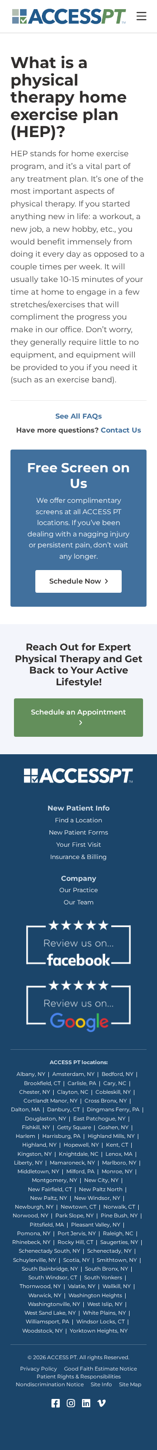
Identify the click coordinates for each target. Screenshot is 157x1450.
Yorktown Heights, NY (99, 1330)
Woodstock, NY (42, 1330)
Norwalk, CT (119, 1206)
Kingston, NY (34, 1154)
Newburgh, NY (34, 1206)
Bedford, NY (117, 1074)
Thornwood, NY (40, 1286)
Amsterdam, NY (73, 1074)
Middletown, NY (38, 1171)
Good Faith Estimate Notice (100, 1368)
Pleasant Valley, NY (95, 1224)
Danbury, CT (63, 1109)
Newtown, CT (78, 1206)
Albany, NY (31, 1074)
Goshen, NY (113, 1127)
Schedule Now (76, 581)
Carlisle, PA (82, 1083)
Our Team (79, 902)
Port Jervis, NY (77, 1233)
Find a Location (78, 820)
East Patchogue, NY (99, 1118)
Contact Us (121, 430)
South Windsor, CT (52, 1277)
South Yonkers (103, 1277)
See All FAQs (78, 416)
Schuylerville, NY (34, 1260)
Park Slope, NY (74, 1215)
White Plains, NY (104, 1312)
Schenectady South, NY (49, 1250)
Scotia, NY (76, 1260)
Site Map (130, 1384)
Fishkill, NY (36, 1127)
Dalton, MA (25, 1109)
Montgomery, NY (54, 1180)
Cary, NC (114, 1083)
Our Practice (78, 890)
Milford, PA (80, 1171)
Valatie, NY (82, 1286)
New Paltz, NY (48, 1198)
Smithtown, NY (117, 1260)
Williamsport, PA (47, 1321)
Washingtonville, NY (54, 1304)
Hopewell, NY (81, 1144)
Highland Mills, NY (111, 1136)
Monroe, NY (117, 1171)
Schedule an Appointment (78, 712)
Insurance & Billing (78, 857)
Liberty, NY (28, 1162)
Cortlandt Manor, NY (51, 1100)
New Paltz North (101, 1189)
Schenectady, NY (109, 1250)
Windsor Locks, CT (100, 1321)
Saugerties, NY (119, 1242)
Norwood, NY (30, 1215)
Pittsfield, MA (47, 1224)
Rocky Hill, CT (75, 1242)
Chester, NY (34, 1092)
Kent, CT (117, 1144)
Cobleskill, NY (113, 1092)
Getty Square (74, 1127)
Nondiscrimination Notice (50, 1384)
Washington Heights (95, 1295)
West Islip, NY (105, 1304)
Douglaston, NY (45, 1118)
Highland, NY (39, 1144)
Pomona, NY (34, 1233)
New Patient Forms (78, 832)
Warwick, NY (44, 1295)
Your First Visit (78, 845)
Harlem (25, 1136)
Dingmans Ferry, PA (113, 1109)
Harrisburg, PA (61, 1136)
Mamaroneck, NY (72, 1162)
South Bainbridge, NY (50, 1268)
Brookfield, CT (42, 1083)
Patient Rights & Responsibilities (79, 1376)
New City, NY (101, 1180)
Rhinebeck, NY (31, 1242)
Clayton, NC (73, 1092)
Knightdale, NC (79, 1154)
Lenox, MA (119, 1154)
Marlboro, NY (119, 1162)
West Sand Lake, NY (50, 1312)
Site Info (101, 1384)
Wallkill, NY (116, 1286)
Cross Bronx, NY (106, 1100)
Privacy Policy (38, 1368)
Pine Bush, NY (119, 1215)
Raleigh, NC (118, 1233)
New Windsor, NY (97, 1198)
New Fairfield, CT (50, 1189)
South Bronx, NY (106, 1268)
